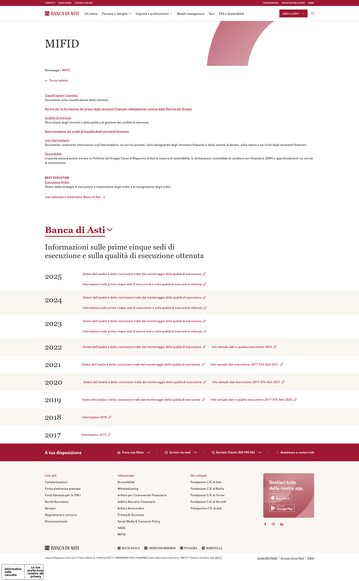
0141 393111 (216, 557)
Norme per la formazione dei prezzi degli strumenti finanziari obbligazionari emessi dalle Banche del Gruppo (118, 109)
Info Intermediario (57, 140)
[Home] (62, 13)
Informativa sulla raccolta (13, 572)
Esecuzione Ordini (57, 182)
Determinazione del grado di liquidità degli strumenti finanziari (87, 131)
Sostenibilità (53, 154)
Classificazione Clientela (61, 95)
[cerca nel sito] (312, 13)
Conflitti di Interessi (58, 118)
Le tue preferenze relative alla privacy (35, 571)
